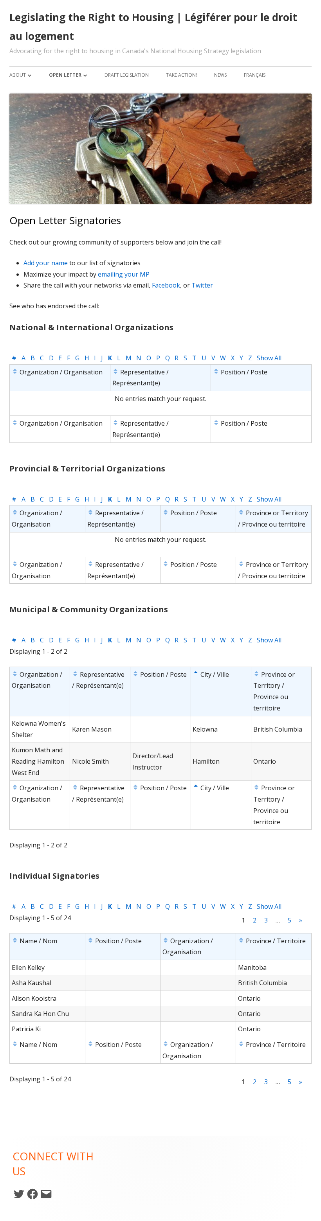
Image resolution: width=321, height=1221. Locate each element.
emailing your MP (124, 274)
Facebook (166, 285)
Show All (269, 358)
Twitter (202, 285)
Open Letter (65, 75)
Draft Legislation (127, 75)
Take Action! (181, 75)
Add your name (45, 263)
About (17, 75)
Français (254, 75)
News (220, 75)
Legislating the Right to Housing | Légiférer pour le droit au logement (153, 26)
